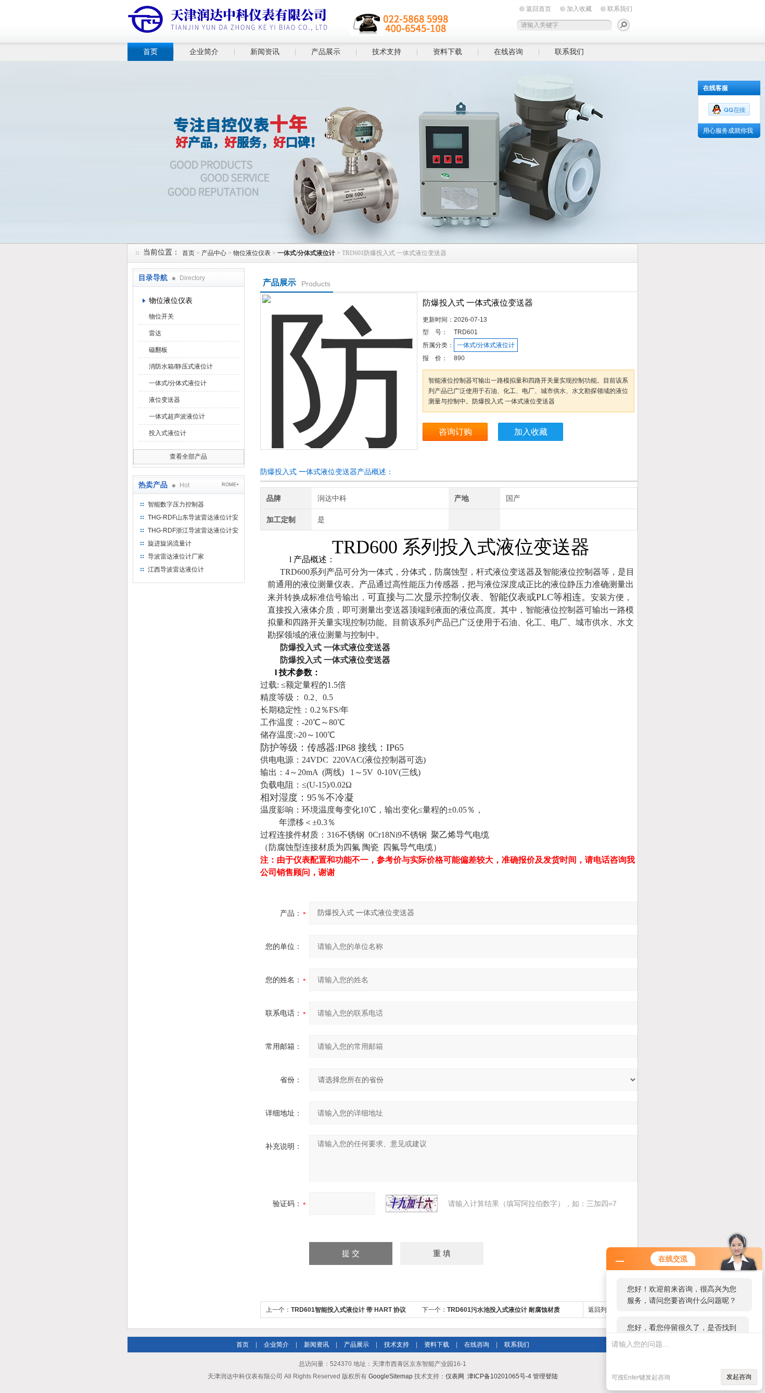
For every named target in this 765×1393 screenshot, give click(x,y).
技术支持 (386, 51)
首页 (150, 51)
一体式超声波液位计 (177, 416)
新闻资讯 (264, 51)
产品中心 (213, 253)
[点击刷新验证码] (412, 1203)
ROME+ (230, 484)
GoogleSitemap (390, 1376)
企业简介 (204, 51)
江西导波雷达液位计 (176, 569)
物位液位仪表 (252, 253)
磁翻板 (158, 349)
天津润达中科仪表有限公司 (289, 19)
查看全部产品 (188, 456)
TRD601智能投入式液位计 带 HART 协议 (348, 1309)
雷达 (155, 333)
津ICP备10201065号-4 (499, 1376)
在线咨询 (508, 51)
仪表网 (454, 1376)
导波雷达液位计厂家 (176, 556)
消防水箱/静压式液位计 (181, 366)
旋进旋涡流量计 (170, 543)
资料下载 (447, 51)
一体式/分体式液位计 (178, 383)
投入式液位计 (167, 433)
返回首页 (538, 8)
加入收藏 (579, 8)
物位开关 (161, 316)
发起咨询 (738, 1377)
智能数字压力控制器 (176, 504)
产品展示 (325, 51)
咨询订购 (455, 431)
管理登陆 (545, 1376)
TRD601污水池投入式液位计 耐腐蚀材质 (503, 1309)
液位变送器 (164, 399)
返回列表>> (604, 1309)
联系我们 (619, 8)
